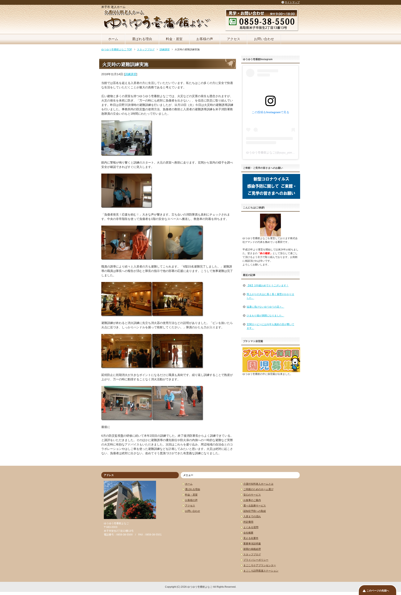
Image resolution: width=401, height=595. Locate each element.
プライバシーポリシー (255, 559)
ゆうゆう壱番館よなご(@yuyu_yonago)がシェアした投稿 (283, 152)
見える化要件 (250, 538)
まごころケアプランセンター (259, 565)
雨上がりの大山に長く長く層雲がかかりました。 (270, 296)
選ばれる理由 (142, 39)
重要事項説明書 (252, 543)
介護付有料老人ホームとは (258, 483)
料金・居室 (174, 39)
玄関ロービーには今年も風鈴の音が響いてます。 (270, 326)
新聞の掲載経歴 (252, 549)
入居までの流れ (252, 516)
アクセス (233, 39)
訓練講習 (130, 74)
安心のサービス (252, 494)
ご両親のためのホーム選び (258, 489)
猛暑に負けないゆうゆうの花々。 (265, 306)
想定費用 (248, 521)
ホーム (113, 39)
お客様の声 (204, 39)
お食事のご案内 (252, 500)
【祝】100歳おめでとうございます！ (268, 285)
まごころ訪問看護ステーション (260, 570)
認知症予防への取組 (254, 511)
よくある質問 (250, 527)
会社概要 (248, 532)
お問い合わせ (264, 39)
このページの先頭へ (378, 590)
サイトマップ (292, 2)
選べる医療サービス (254, 505)
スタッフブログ (252, 554)
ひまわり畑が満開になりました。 (265, 315)
